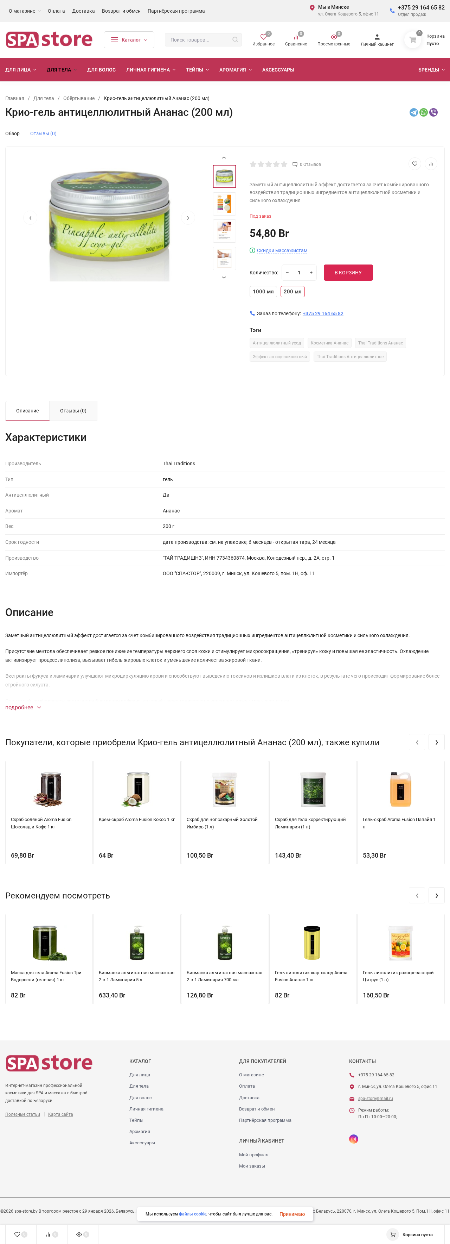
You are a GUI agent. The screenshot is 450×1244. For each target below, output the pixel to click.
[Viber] (433, 112)
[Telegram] (414, 112)
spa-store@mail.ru (375, 1098)
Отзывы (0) (43, 133)
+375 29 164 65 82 (421, 7)
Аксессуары (142, 1142)
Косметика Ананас (329, 343)
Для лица (139, 1074)
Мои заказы (252, 1166)
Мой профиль (253, 1154)
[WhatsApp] (423, 112)
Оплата (247, 1086)
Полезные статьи (22, 1114)
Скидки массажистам (282, 250)
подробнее (19, 707)
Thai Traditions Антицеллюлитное (350, 356)
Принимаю (292, 1214)
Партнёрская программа (265, 1120)
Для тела (139, 1086)
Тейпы (136, 1120)
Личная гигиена (146, 1109)
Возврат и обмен (257, 1109)
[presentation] (30, 218)
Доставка (249, 1097)
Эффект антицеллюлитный (280, 356)
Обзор (12, 133)
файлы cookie (192, 1214)
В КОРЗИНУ (348, 272)
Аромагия (139, 1131)
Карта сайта (60, 1114)
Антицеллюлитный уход (277, 343)
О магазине (251, 1074)
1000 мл (263, 291)
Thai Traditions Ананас (380, 343)
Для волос (140, 1097)
